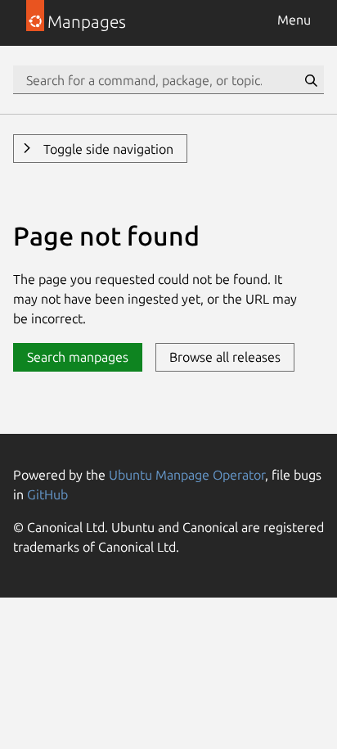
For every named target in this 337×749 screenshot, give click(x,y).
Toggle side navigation (106, 149)
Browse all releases (225, 357)
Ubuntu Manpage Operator (187, 474)
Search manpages (77, 357)
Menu (294, 19)
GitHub (47, 494)
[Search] (311, 80)
